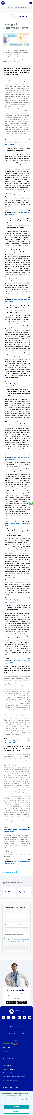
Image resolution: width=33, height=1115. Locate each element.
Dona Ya (5, 1051)
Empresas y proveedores (9, 1069)
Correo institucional (7, 1065)
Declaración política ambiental (10, 1087)
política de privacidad (16, 941)
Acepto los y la (18, 940)
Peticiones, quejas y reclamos (10, 1080)
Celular (6, 930)
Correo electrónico (9, 921)
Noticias (5, 1054)
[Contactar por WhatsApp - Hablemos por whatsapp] (31, 503)
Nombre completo (9, 911)
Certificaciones (6, 1062)
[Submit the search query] (4, 8)
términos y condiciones (21, 939)
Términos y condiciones (8, 1072)
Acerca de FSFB (6, 1047)
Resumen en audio (9, 872)
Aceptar (16, 1106)
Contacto (5, 1083)
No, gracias (16, 1111)
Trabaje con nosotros (8, 1058)
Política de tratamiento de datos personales (14, 1076)
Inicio (6, 17)
